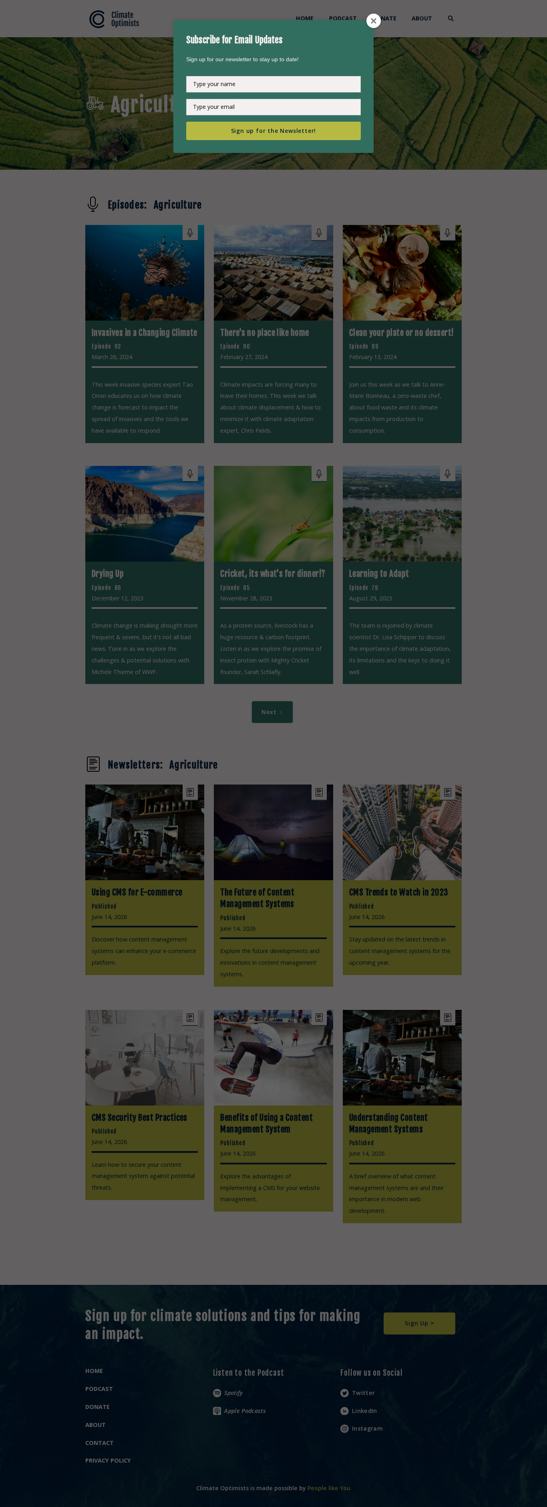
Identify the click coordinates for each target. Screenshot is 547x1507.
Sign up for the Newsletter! (273, 130)
